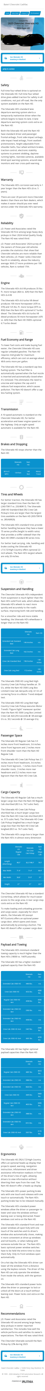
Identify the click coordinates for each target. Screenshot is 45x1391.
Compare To (24, 13)
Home (7, 13)
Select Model (15, 13)
